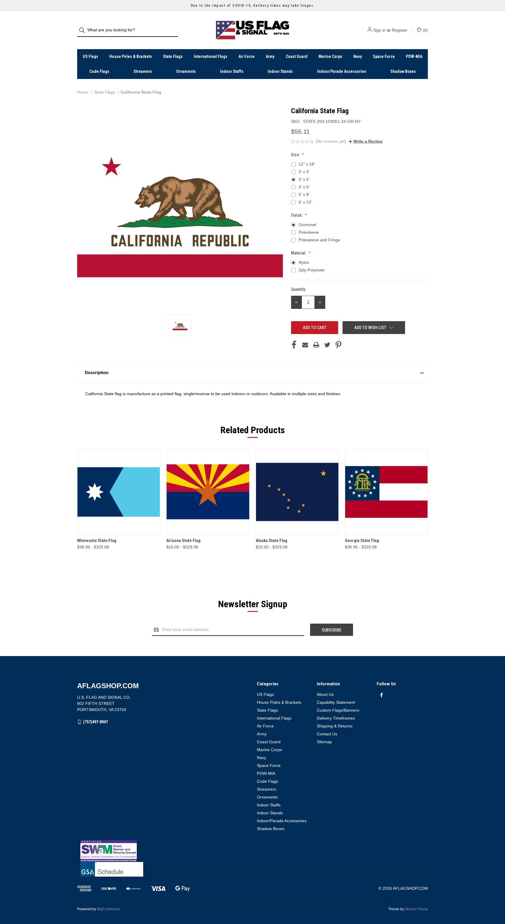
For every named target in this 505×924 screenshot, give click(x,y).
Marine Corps (330, 56)
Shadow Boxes (403, 71)
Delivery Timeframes (336, 718)
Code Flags (99, 71)
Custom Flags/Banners (338, 710)
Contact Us (327, 734)
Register (399, 30)
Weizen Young (416, 909)
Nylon (304, 262)
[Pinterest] (338, 345)
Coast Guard (296, 56)
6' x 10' (305, 202)
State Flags (173, 56)
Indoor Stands (280, 71)
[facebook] (381, 695)
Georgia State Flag (362, 540)
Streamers (143, 71)
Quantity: (298, 289)
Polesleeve (309, 232)
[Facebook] (294, 345)
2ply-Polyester (312, 270)
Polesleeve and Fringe (319, 240)
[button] (252, 373)
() (424, 30)
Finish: (297, 215)
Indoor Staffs (231, 71)
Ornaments (186, 71)
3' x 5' (304, 179)
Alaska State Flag (271, 540)
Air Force (246, 56)
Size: (295, 154)
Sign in (379, 30)
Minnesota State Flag (96, 540)
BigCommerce (108, 909)
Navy (357, 56)
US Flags (90, 56)
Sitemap (324, 741)
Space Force (384, 56)
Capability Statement (336, 702)
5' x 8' (304, 194)
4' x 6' (304, 187)
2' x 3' (304, 171)
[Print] (316, 345)
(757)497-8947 (95, 722)
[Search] (83, 30)
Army (270, 56)
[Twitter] (327, 345)
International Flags (210, 56)
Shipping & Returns (334, 726)
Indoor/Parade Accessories (341, 71)
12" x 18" (307, 164)
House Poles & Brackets (130, 56)
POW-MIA (414, 56)
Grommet (307, 224)
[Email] (305, 345)
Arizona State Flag (183, 540)
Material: (299, 253)
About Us (325, 694)
